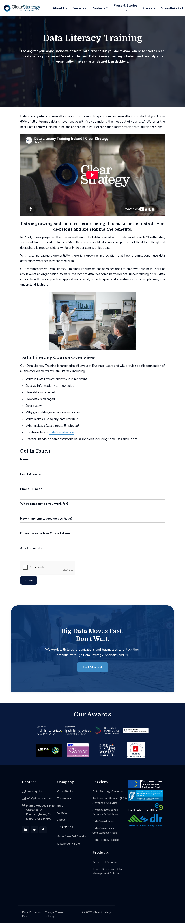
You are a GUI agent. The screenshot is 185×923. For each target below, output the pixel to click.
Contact (62, 813)
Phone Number (31, 489)
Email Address (30, 474)
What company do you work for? (44, 504)
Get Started (92, 667)
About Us (60, 8)
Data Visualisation (61, 432)
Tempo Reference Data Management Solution (107, 871)
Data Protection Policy (32, 914)
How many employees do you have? (46, 519)
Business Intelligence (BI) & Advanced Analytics (109, 801)
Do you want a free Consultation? (45, 533)
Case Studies (65, 791)
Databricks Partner (69, 844)
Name (24, 459)
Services (79, 8)
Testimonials (65, 799)
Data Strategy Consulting (108, 791)
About (61, 820)
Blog (60, 806)
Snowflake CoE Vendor (71, 837)
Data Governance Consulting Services (104, 830)
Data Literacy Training (105, 840)
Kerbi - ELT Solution (104, 862)
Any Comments (31, 548)
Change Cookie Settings (54, 914)
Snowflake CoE (172, 8)
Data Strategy (93, 655)
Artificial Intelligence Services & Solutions (105, 812)
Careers (149, 8)
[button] (100, 8)
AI (126, 655)
